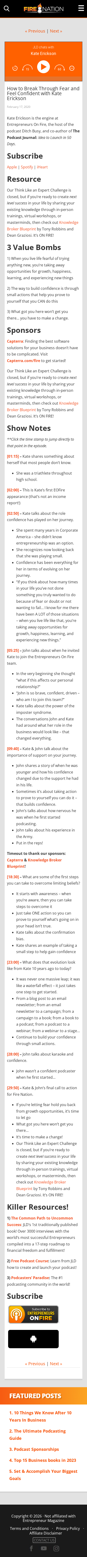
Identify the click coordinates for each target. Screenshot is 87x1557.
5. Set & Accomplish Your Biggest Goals (43, 1474)
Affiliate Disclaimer (45, 1533)
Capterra (15, 341)
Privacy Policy (68, 1528)
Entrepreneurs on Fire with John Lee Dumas (43, 7)
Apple (12, 167)
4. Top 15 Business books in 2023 (42, 1460)
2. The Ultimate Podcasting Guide (37, 1434)
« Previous (35, 31)
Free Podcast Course (29, 1260)
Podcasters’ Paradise (30, 1277)
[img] (15, 68)
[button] (6, 8)
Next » (56, 31)
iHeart (42, 167)
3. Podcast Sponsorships (34, 1449)
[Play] (44, 66)
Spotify (27, 167)
